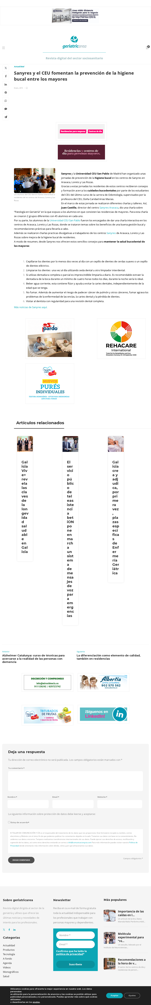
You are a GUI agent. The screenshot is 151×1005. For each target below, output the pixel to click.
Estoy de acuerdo (20, 822)
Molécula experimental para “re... (131, 937)
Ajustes (132, 995)
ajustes (36, 1002)
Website (102, 797)
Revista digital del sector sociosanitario (74, 58)
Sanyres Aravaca (109, 207)
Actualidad (19, 66)
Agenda (7, 963)
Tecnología (9, 954)
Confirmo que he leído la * (71, 953)
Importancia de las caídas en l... (131, 913)
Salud (6, 976)
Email (55, 797)
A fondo (7, 958)
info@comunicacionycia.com (79, 842)
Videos (7, 967)
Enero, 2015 (18, 88)
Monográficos (11, 972)
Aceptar (114, 995)
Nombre (12, 797)
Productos (9, 949)
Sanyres (111, 233)
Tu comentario (16, 768)
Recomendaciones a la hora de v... (132, 961)
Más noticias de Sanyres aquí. (30, 307)
